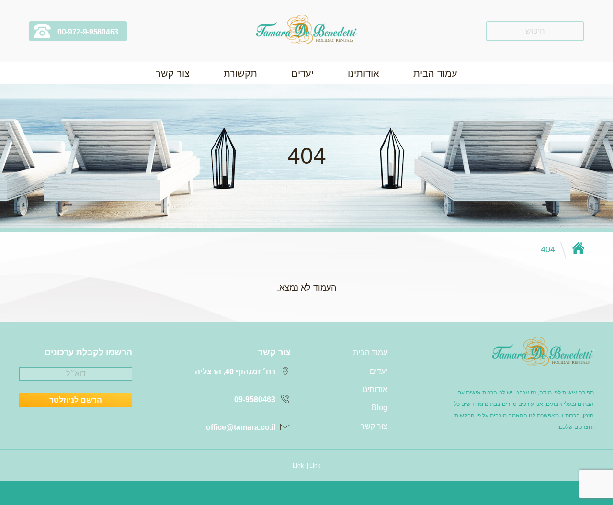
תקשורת (240, 73)
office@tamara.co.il (240, 427)
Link (298, 465)
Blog (379, 408)
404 (548, 249)
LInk (314, 465)
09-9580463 (254, 399)
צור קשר (173, 73)
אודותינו (363, 73)
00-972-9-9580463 (87, 32)
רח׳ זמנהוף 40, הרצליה (235, 372)
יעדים (302, 73)
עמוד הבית (435, 73)
